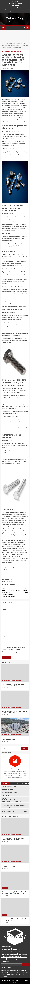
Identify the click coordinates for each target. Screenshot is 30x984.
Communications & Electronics (15, 7)
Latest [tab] (5, 783)
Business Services (14, 11)
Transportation (20, 9)
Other (8, 3)
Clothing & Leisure (10, 9)
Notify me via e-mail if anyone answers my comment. (13, 653)
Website (4, 642)
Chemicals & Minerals (16, 3)
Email (4, 636)
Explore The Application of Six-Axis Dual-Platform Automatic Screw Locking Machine (8, 592)
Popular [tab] (15, 783)
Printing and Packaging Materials (15, 959)
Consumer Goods (23, 954)
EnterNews (22, 980)
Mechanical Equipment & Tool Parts (11, 51)
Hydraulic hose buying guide (22, 590)
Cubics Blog (15, 18)
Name (4, 630)
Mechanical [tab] (25, 783)
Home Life (4, 798)
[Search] (25, 27)
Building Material (14, 5)
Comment (5, 609)
